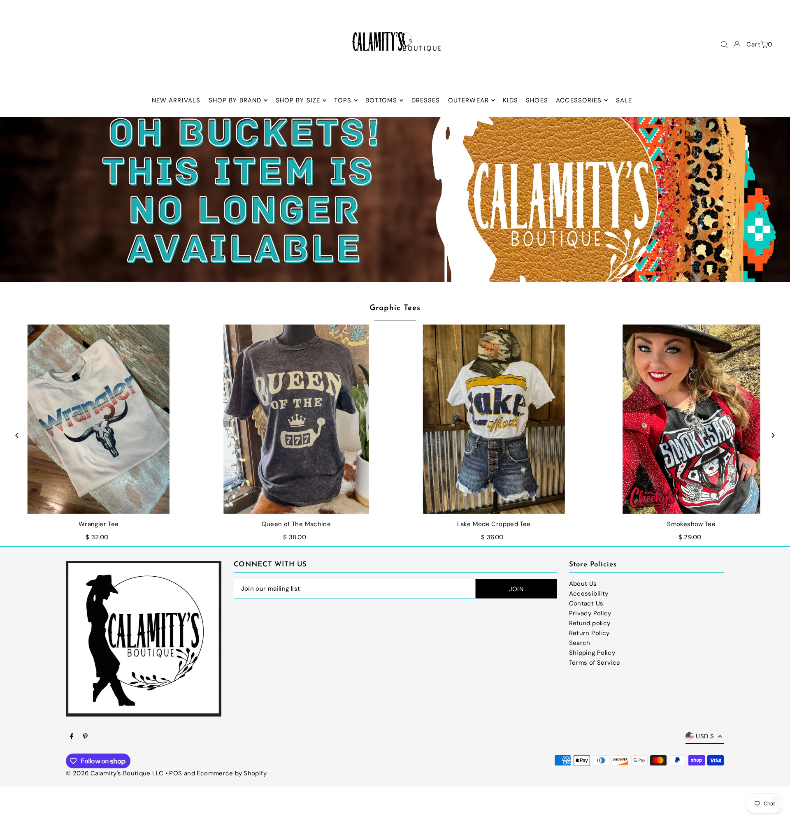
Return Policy (589, 633)
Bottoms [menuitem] (381, 100)
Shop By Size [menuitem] (298, 100)
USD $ (705, 736)
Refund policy (590, 623)
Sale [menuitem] (624, 100)
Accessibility (589, 593)
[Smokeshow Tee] (691, 419)
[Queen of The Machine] (296, 419)
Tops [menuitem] (342, 100)
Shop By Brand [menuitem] (235, 100)
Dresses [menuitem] (425, 100)
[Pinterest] (85, 736)
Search (579, 643)
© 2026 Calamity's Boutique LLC (114, 773)
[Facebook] (71, 736)
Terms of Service (594, 663)
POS (175, 773)
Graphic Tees (394, 308)
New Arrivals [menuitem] (176, 100)
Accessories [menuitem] (579, 100)
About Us (583, 584)
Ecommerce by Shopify (232, 773)
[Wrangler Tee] (98, 419)
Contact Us (586, 603)
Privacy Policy (590, 613)
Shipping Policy (592, 653)
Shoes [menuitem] (537, 100)
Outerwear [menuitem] (468, 100)
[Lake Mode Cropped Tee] (493, 419)
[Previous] (17, 435)
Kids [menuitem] (510, 100)
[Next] (772, 435)
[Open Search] (724, 44)
